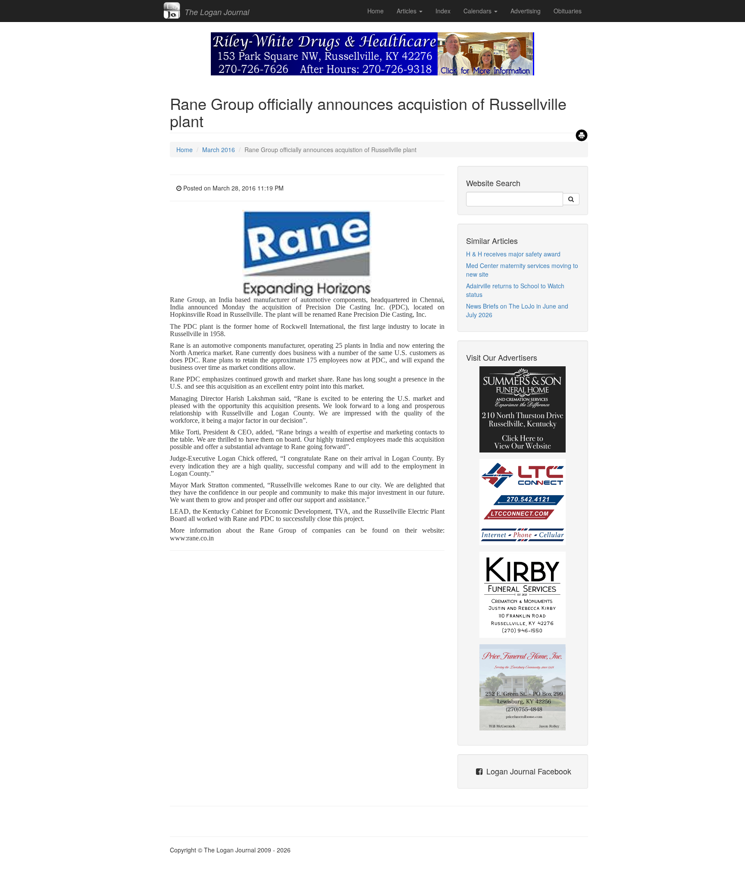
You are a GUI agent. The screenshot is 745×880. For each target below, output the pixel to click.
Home (375, 10)
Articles (407, 10)
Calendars (478, 10)
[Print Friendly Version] (581, 133)
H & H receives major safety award (513, 254)
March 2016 (218, 149)
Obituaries (568, 10)
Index (443, 10)
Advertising (525, 10)
